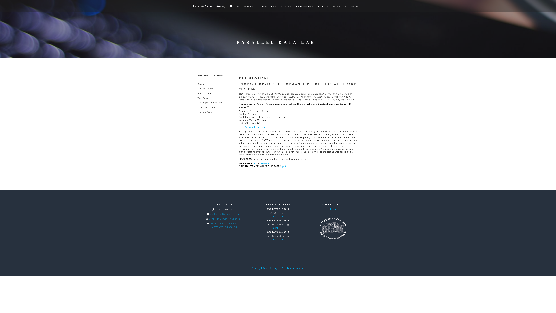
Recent (201, 84)
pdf (255, 163)
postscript (265, 163)
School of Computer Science (224, 219)
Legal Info (279, 268)
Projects (249, 6)
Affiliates (338, 6)
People (322, 6)
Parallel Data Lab (296, 268)
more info (277, 216)
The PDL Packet (205, 112)
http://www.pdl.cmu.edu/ (252, 127)
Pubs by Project (205, 89)
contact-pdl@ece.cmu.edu (224, 214)
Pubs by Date (204, 93)
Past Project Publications (210, 103)
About (355, 6)
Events (285, 6)
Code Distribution (206, 107)
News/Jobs (268, 6)
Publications (303, 6)
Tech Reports (204, 98)
